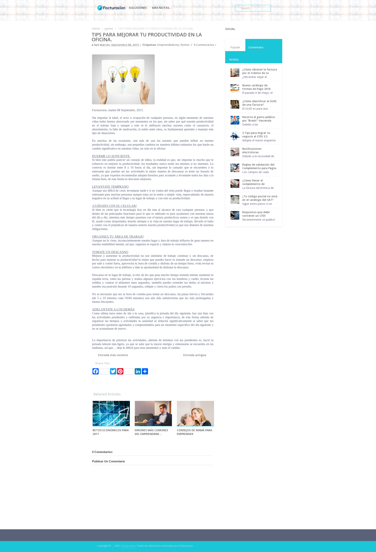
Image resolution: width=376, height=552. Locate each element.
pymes (109, 28)
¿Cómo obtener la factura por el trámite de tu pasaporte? (259, 73)
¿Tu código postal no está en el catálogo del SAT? (259, 198)
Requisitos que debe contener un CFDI (256, 213)
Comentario (255, 47)
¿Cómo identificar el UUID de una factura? (259, 102)
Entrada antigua (194, 355)
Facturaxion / (128, 545)
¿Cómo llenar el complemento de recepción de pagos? (255, 184)
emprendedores (168, 45)
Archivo (234, 59)
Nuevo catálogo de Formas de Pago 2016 (256, 87)
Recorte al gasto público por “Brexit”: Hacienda (258, 118)
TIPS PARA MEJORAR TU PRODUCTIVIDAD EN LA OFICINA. (147, 37)
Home (96, 28)
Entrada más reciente (113, 355)
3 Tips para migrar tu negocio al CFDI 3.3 (256, 134)
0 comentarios (204, 45)
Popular (235, 47)
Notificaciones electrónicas (251, 150)
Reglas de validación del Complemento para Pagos (259, 166)
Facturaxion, (100, 110)
